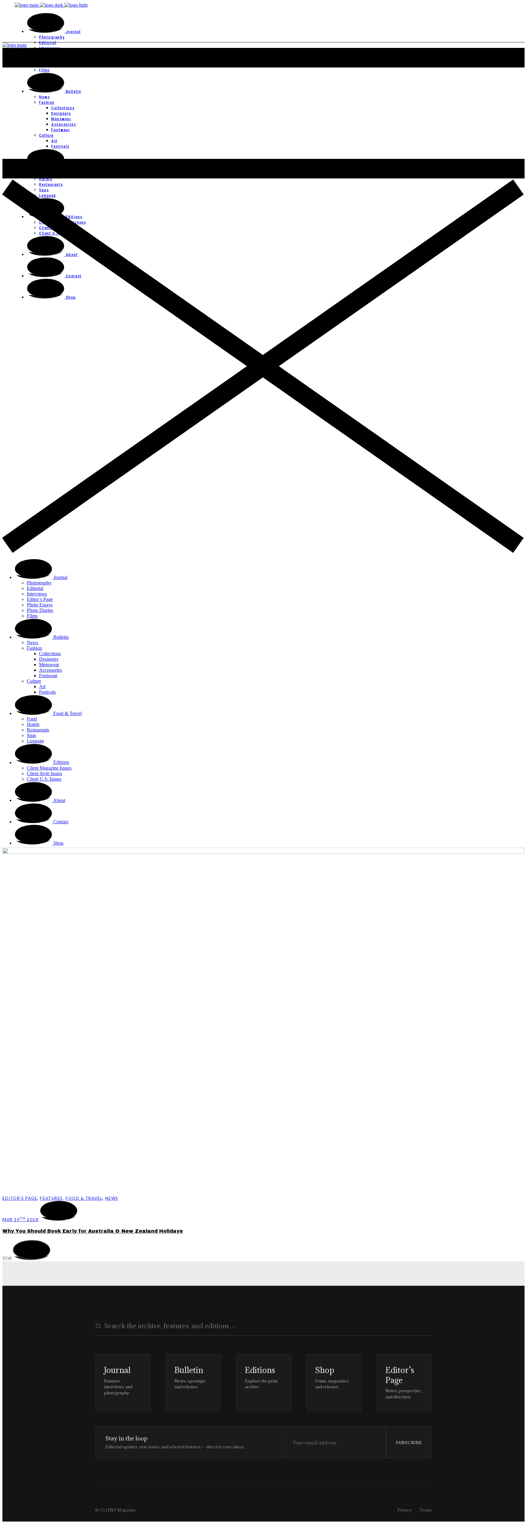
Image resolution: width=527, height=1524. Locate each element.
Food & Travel (84, 1198)
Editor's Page (19, 1198)
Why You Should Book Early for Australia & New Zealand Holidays (92, 1231)
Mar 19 (20, 1219)
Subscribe (409, 1442)
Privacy (404, 1510)
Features (51, 1198)
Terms (425, 1510)
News (111, 1198)
